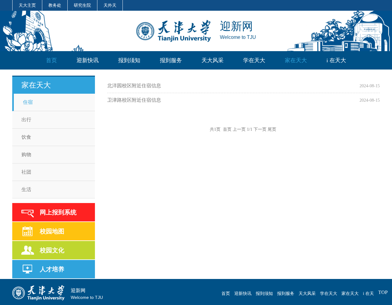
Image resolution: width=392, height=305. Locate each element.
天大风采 (213, 60)
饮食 (26, 137)
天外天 (110, 5)
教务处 (54, 5)
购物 (26, 154)
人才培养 (52, 269)
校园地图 (52, 231)
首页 (51, 60)
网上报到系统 (58, 212)
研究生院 (82, 5)
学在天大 (254, 60)
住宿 (28, 102)
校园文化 (52, 250)
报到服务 (171, 60)
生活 (26, 189)
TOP (383, 292)
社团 (26, 172)
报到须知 (129, 60)
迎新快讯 (88, 60)
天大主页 (27, 5)
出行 (26, 119)
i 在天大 (336, 60)
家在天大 (296, 60)
